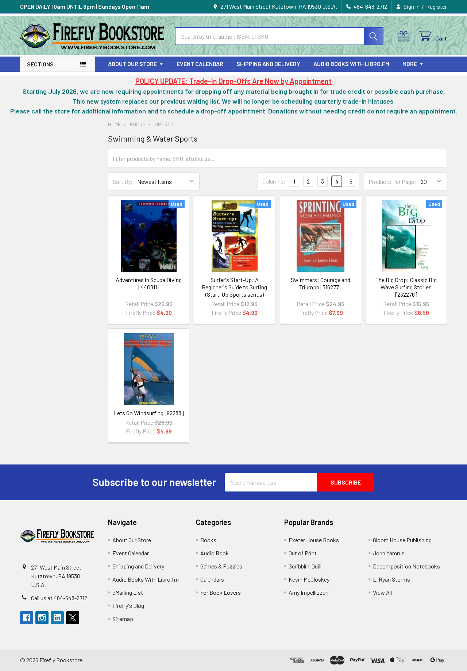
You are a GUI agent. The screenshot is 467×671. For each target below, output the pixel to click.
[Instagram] (42, 617)
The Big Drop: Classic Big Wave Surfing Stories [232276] (406, 287)
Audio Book (214, 552)
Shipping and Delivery (268, 63)
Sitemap (122, 618)
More (409, 63)
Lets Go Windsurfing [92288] (149, 412)
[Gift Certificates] (405, 36)
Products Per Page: (392, 181)
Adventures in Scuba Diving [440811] (149, 283)
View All (382, 592)
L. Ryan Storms (391, 579)
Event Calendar (200, 63)
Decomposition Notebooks (406, 566)
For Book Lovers (220, 592)
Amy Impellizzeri (309, 592)
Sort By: (123, 181)
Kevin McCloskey (309, 579)
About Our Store (132, 63)
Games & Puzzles (221, 566)
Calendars (212, 579)
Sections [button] (40, 64)
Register (436, 6)
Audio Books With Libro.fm (351, 63)
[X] (72, 617)
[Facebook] (26, 617)
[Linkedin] (57, 617)
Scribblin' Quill (305, 566)
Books (208, 539)
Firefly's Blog (128, 605)
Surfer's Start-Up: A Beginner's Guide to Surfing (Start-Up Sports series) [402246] (234, 290)
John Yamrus (389, 552)
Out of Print (303, 552)
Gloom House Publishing (402, 539)
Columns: (274, 181)
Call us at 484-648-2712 (59, 597)
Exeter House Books (314, 539)
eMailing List (127, 592)
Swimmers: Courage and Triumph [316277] (320, 283)
